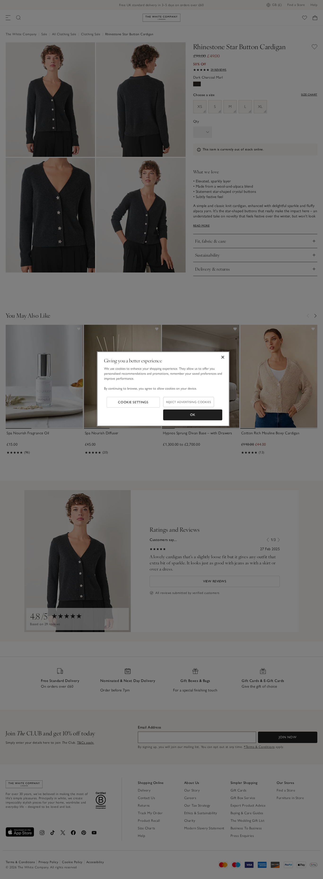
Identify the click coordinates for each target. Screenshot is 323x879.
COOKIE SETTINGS (133, 402)
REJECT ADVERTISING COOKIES (188, 402)
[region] (163, 389)
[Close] (223, 357)
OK (192, 415)
